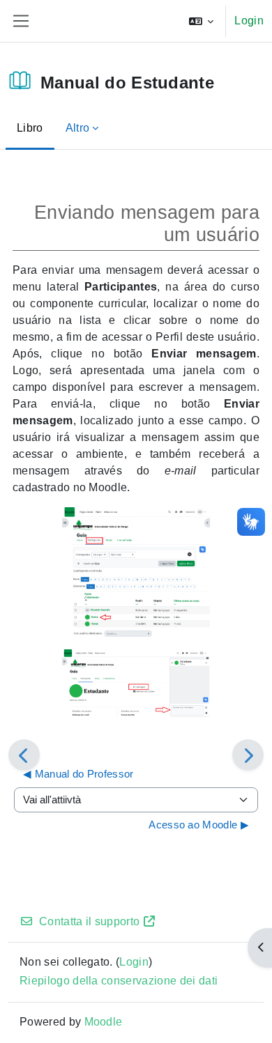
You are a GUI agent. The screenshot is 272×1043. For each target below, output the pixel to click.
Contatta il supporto (89, 921)
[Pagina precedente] (24, 755)
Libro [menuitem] (30, 128)
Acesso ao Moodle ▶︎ (199, 824)
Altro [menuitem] (78, 128)
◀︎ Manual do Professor (78, 774)
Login (249, 20)
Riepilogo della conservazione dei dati (119, 981)
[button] (201, 21)
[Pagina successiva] (248, 755)
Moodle (103, 1022)
